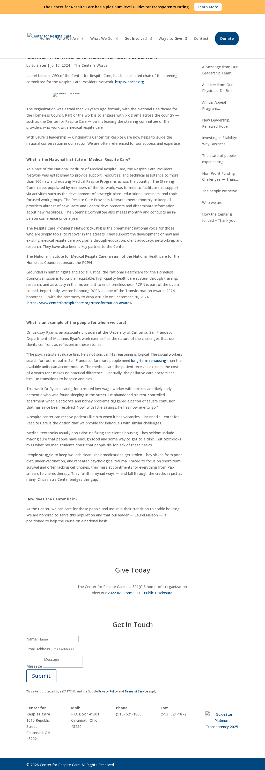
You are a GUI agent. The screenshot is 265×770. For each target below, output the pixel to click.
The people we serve (219, 190)
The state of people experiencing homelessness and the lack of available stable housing (219, 159)
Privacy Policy (108, 691)
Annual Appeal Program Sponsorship (214, 106)
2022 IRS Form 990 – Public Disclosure (140, 592)
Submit (41, 675)
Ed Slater (38, 65)
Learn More (208, 6)
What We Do (101, 39)
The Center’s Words (90, 65)
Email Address (38, 648)
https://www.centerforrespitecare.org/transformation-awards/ (79, 302)
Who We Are (67, 39)
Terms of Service (136, 691)
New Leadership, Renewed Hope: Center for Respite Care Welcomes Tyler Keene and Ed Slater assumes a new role (220, 123)
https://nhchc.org (129, 81)
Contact (201, 39)
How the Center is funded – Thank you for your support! (218, 218)
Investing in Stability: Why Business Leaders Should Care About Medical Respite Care (219, 141)
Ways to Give (170, 39)
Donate (227, 38)
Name (31, 639)
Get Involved (135, 39)
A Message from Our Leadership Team (220, 69)
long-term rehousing (148, 360)
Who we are (212, 202)
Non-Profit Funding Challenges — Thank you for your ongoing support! (220, 177)
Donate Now (47, 606)
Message (34, 666)
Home (45, 39)
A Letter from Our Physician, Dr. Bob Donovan (217, 88)
